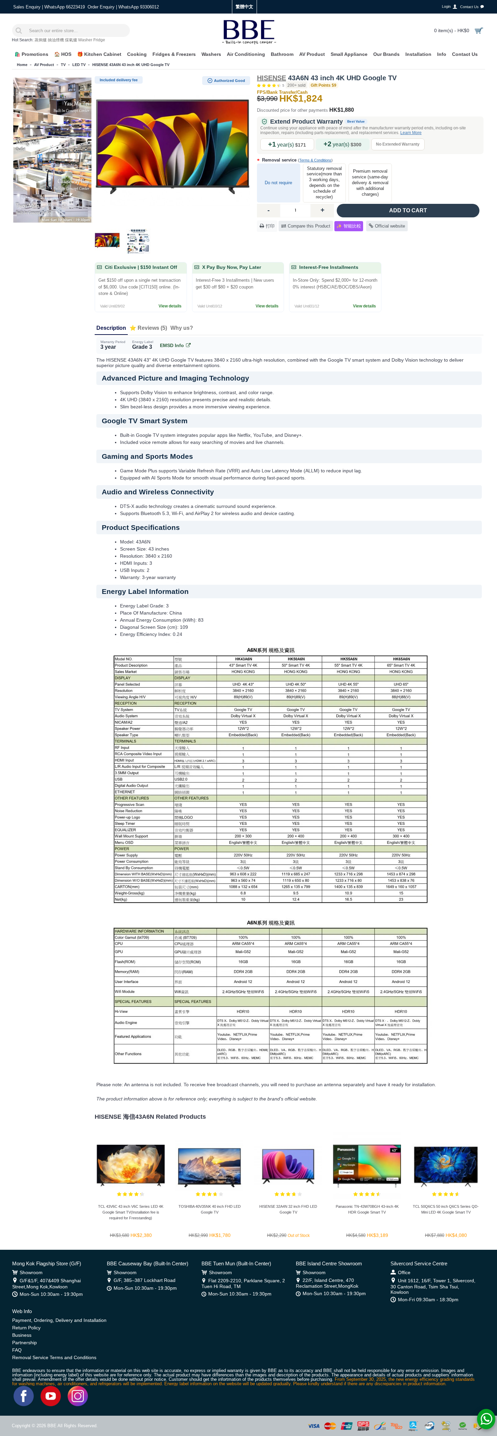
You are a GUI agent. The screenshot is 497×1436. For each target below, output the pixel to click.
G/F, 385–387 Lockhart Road (144, 1280)
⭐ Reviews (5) (148, 328)
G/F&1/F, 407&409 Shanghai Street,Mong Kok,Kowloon (46, 1283)
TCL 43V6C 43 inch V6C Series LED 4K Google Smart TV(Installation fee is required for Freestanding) (130, 1212)
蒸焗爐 (40, 40)
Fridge (99, 40)
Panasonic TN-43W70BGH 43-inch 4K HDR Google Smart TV (367, 1209)
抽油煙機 (56, 40)
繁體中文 (244, 6)
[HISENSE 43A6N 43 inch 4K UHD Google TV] (172, 151)
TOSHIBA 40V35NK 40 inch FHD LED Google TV (210, 1209)
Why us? (181, 328)
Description (111, 328)
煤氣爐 (71, 40)
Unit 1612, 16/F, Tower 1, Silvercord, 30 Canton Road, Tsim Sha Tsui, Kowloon (432, 1286)
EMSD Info (172, 345)
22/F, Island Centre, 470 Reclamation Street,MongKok (327, 1283)
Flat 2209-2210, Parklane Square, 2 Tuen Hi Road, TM (243, 1283)
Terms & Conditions (315, 160)
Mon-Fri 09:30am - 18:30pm (428, 1299)
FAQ (17, 1350)
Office (404, 1272)
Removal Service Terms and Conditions (54, 1357)
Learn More (411, 132)
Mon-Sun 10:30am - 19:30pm (51, 1294)
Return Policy (26, 1327)
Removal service (297, 160)
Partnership (24, 1342)
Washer (85, 40)
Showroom (31, 1272)
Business (21, 1335)
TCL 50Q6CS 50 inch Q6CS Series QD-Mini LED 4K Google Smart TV (446, 1209)
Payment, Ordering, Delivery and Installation (59, 1320)
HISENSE (271, 78)
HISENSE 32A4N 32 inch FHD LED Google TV (288, 1209)
